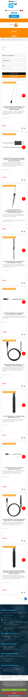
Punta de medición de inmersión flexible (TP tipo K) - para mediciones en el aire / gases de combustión (14, 160)
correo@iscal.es (7, 619)
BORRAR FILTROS (14, 76)
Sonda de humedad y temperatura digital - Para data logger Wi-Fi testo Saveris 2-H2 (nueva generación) (14, 572)
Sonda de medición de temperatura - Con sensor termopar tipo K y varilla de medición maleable (14, 108)
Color (3, 65)
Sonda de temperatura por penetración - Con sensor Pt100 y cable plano (14, 313)
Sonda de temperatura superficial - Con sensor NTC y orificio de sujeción (14, 365)
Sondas (19, 39)
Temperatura (14, 39)
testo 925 (11, 221)
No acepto (14, 693)
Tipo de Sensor (6, 60)
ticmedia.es (25, 679)
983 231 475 (8, 639)
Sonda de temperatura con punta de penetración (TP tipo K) (14, 468)
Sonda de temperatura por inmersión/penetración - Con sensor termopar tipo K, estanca (14, 211)
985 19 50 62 (8, 617)
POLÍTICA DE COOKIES (14, 676)
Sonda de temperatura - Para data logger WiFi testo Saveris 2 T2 (14, 416)
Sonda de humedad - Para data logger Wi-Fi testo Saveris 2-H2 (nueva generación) (14, 520)
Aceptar (14, 689)
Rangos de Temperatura (8, 55)
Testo (4, 39)
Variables (8, 39)
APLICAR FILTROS (14, 73)
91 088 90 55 (8, 661)
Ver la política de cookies (14, 695)
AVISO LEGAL (4, 676)
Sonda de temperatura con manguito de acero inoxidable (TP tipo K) (14, 262)
